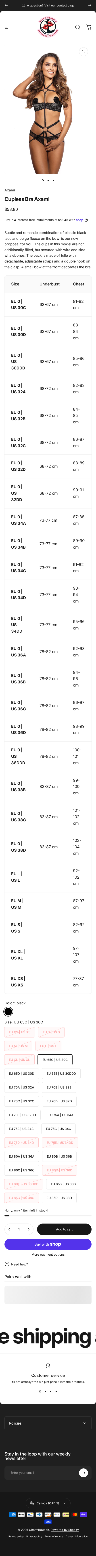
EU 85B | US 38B (63, 1184)
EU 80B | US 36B (59, 1156)
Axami (9, 190)
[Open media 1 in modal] (83, 51)
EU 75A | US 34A (60, 1115)
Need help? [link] (19, 1264)
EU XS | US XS (19, 1032)
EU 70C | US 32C (21, 1101)
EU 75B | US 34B (21, 1129)
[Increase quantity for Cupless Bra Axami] (28, 1229)
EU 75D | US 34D (21, 1142)
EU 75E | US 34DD (59, 1142)
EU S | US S (51, 1032)
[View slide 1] (40, 1391)
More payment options (48, 1254)
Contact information (77, 1536)
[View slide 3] (50, 1391)
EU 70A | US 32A (21, 1087)
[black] (8, 1011)
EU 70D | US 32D (59, 1101)
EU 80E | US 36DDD (23, 1184)
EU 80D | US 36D (59, 1170)
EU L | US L (48, 1046)
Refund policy (16, 1536)
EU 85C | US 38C (21, 1198)
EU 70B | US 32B (59, 1087)
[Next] (90, 5)
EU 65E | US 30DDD (61, 1073)
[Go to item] (42, 180)
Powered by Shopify (65, 1529)
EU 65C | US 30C (55, 1060)
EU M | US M (18, 1046)
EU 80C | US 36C (21, 1170)
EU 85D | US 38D (59, 1198)
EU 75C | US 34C (58, 1129)
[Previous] (6, 5)
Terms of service (54, 1536)
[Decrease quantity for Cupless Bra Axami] (9, 1229)
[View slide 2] (45, 1391)
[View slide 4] (56, 1391)
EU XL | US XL (19, 1060)
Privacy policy (34, 1536)
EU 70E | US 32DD (22, 1115)
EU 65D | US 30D (21, 1073)
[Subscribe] (83, 1472)
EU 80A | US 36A (21, 1156)
